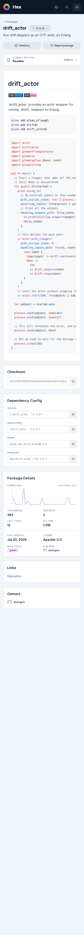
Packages (12, 21)
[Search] (66, 7)
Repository (14, 576)
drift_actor (15, 28)
